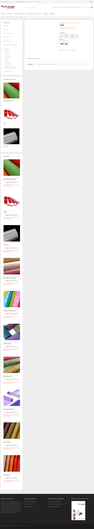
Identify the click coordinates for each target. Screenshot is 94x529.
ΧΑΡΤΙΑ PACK (38, 14)
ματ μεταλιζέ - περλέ (9, 33)
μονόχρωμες (8, 56)
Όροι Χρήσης (27, 506)
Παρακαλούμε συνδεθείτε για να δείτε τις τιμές (67, 28)
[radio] (63, 36)
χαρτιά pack (7, 41)
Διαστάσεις (62, 33)
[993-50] (11, 113)
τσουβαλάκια (8, 64)
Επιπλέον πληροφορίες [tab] (33, 58)
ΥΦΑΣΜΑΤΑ (45, 14)
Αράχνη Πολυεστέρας (10, 311)
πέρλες (7, 60)
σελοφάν (6, 25)
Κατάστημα (7, 17)
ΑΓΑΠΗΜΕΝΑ (72, 7)
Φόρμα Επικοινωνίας (30, 501)
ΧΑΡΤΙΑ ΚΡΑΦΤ (30, 14)
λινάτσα (16, 342)
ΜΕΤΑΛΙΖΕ (9, 14)
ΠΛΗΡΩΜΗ (80, 7)
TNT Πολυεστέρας (8, 409)
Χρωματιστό (7, 475)
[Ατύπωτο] (11, 136)
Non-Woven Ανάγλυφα (10, 278)
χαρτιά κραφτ (7, 37)
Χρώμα (61, 39)
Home (3, 17)
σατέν (6, 50)
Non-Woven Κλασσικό (10, 179)
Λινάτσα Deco (7, 344)
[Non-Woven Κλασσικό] (11, 91)
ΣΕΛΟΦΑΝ (3, 14)
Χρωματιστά (7, 442)
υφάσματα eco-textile (18, 99)
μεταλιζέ (6, 29)
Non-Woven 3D (8, 376)
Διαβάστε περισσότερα (11, 182)
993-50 (5, 212)
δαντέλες (7, 52)
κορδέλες (12, 17)
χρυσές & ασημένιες (18, 17)
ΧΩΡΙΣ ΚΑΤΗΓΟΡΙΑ (8, 71)
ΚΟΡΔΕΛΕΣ (52, 14)
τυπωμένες (8, 66)
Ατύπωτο (6, 245)
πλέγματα (67, 23)
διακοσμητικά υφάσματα (10, 45)
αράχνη (5, 309)
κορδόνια (7, 54)
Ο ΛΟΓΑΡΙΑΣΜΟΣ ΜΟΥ (61, 7)
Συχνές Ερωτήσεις (29, 504)
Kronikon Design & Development (26, 526)
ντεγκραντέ (8, 58)
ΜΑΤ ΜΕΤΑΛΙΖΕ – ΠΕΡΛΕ (19, 14)
